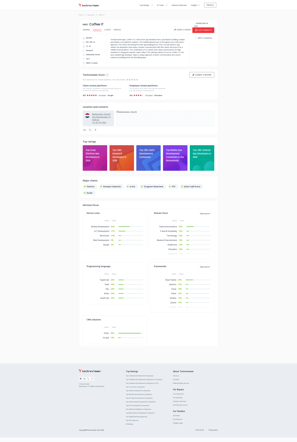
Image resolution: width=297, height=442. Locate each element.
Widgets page (178, 423)
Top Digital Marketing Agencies (136, 417)
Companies (91, 15)
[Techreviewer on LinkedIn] (84, 378)
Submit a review (202, 75)
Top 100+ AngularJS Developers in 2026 (119, 155)
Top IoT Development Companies (137, 405)
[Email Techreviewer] (81, 378)
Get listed (176, 415)
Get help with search (180, 405)
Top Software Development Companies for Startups (144, 379)
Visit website (204, 30)
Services (117, 30)
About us (176, 376)
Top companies (178, 394)
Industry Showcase (179, 5)
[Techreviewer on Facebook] (92, 378)
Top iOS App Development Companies (139, 398)
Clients (107, 30)
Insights (194, 5)
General (86, 30)
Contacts (97, 30)
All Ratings (129, 424)
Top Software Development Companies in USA (142, 383)
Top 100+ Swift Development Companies (146, 153)
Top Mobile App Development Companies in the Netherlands (175, 155)
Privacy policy (213, 430)
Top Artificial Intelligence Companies (138, 409)
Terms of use (199, 430)
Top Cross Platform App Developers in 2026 (93, 155)
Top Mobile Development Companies (139, 394)
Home (81, 15)
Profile (210, 5)
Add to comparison (205, 38)
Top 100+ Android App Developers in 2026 (202, 153)
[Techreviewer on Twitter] (88, 378)
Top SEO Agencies (132, 420)
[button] (165, 118)
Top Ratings (144, 5)
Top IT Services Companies (135, 387)
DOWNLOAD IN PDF (201, 24)
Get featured (177, 419)
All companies (178, 397)
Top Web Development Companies (138, 391)
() (102, 95)
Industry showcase (179, 401)
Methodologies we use (181, 383)
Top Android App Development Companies (141, 402)
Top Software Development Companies (140, 376)
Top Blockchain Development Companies (140, 413)
